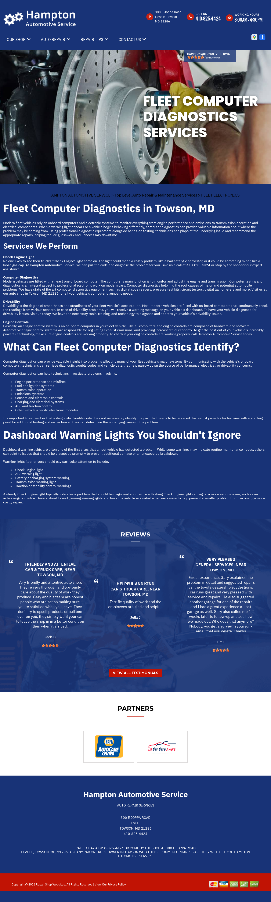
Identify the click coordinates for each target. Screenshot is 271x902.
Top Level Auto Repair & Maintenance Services (156, 195)
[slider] (195, 57)
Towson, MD (50, 574)
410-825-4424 (208, 18)
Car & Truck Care (43, 569)
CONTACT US (130, 39)
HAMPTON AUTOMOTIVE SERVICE (79, 195)
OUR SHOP (16, 39)
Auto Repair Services (135, 805)
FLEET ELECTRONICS (220, 195)
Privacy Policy (117, 884)
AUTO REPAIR (53, 39)
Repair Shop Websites (50, 884)
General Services (214, 564)
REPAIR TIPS (92, 39)
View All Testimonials (135, 673)
